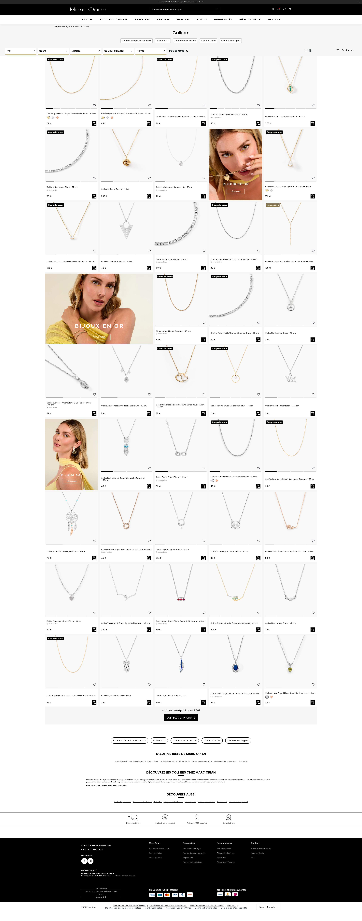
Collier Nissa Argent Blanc (280, 623)
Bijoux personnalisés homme (173, 802)
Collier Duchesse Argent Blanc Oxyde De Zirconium (69, 404)
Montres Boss (158, 802)
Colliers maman (152, 761)
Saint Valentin (232, 761)
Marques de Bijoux (220, 761)
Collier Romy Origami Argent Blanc (230, 551)
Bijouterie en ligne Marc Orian (67, 26)
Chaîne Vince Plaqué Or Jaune (173, 331)
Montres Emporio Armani (122, 802)
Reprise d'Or (188, 857)
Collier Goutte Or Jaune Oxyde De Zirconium (288, 187)
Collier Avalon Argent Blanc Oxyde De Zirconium (290, 693)
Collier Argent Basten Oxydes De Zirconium (124, 406)
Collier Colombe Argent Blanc (282, 406)
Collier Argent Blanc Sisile (116, 695)
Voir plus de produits (181, 717)
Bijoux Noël (221, 857)
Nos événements (224, 848)
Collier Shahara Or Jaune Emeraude (285, 116)
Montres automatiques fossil (238, 802)
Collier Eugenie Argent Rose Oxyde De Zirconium (126, 550)
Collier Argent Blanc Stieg (171, 695)
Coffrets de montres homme (142, 802)
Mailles (178, 761)
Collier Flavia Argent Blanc (171, 477)
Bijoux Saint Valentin (226, 862)
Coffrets (194, 761)
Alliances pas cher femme (206, 802)
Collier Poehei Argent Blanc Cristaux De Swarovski (123, 479)
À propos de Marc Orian (159, 848)
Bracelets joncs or (190, 802)
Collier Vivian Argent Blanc (62, 187)
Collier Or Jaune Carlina (115, 189)
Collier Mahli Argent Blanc (280, 333)
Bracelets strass (222, 802)
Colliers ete (186, 761)
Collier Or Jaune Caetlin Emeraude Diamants (234, 623)
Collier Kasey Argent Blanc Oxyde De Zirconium (180, 621)
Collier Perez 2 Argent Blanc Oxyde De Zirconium (235, 693)
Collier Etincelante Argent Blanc (64, 621)
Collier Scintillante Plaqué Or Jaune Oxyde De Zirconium (289, 261)
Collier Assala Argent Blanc (117, 261)
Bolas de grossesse (121, 761)
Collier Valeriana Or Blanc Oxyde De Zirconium (125, 623)
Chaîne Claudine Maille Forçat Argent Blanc (234, 259)
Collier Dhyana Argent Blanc (172, 550)
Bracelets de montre (205, 761)
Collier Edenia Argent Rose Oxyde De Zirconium (289, 551)
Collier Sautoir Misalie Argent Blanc (66, 551)
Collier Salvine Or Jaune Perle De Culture (232, 406)
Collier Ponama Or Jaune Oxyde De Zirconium (70, 261)
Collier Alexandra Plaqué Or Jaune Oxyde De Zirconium (180, 406)
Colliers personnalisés (167, 761)
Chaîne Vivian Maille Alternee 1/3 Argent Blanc (235, 333)
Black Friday (243, 761)
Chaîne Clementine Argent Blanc (229, 114)
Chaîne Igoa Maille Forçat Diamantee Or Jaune (71, 114)
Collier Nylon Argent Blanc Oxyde (174, 187)
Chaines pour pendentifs (137, 761)
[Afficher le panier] (289, 9)
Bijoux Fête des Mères (226, 853)
